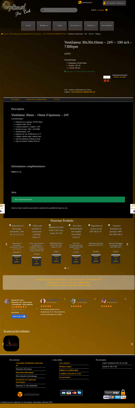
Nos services (74, 25)
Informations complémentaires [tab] (36, 99)
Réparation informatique (25, 372)
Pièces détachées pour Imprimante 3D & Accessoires (25, 34)
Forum (59, 25)
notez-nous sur (18, 316)
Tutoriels (90, 25)
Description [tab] (15, 99)
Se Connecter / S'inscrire (114, 3)
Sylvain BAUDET (52, 300)
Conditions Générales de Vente (70, 374)
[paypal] (71, 392)
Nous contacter (64, 363)
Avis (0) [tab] (56, 99)
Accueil (28, 25)
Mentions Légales (65, 366)
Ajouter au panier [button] (17, 259)
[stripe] (114, 394)
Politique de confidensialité (68, 370)
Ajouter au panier (119, 77)
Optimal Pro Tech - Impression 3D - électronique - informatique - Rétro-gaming (22, 302)
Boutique (43, 25)
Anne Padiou (111, 300)
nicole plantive (82, 300)
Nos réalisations (107, 25)
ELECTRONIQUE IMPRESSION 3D (54, 34)
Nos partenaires (64, 377)
